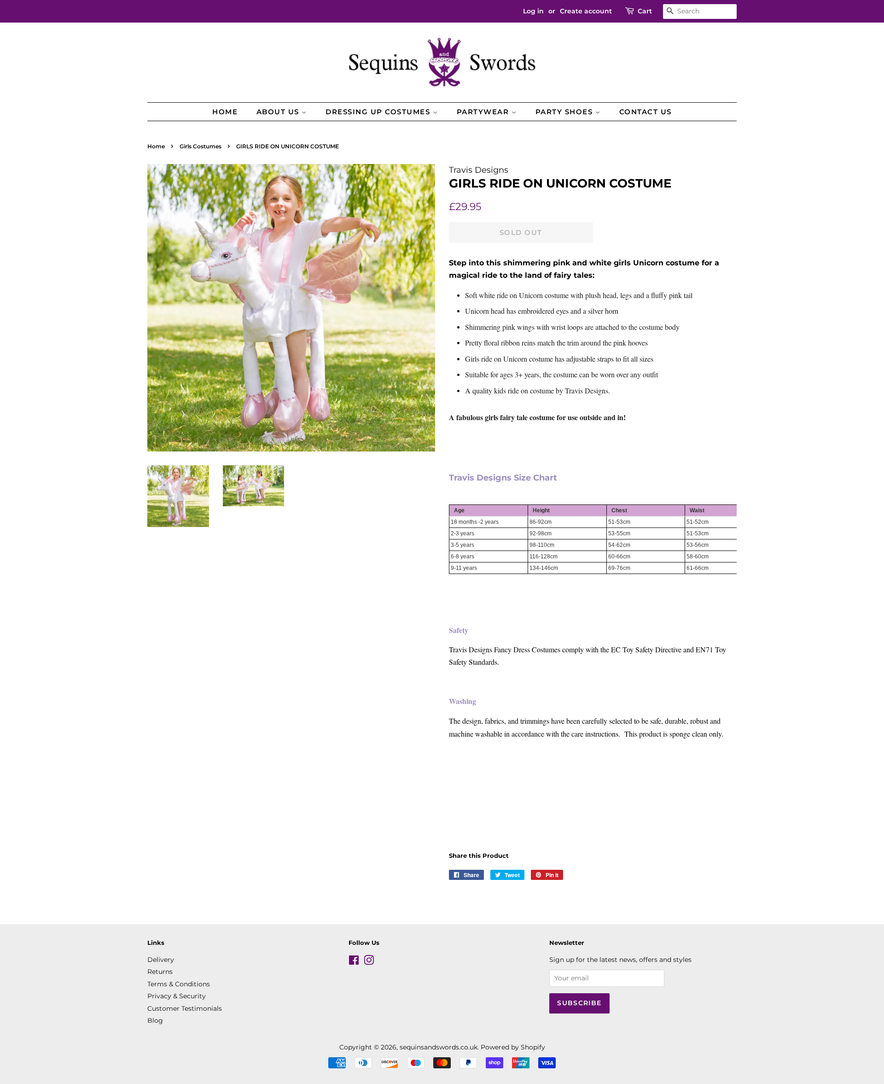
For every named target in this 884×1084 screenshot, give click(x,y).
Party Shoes (565, 111)
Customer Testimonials (184, 1008)
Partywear (484, 111)
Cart (645, 11)
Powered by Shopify (513, 1047)
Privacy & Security (176, 996)
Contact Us (645, 111)
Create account (586, 11)
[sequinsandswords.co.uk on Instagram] (369, 962)
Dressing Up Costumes (379, 111)
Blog (155, 1020)
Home (225, 111)
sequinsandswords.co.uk (438, 1047)
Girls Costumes (200, 146)
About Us (279, 111)
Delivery (160, 959)
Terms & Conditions (178, 984)
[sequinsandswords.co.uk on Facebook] (354, 962)
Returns (160, 971)
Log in (533, 11)
